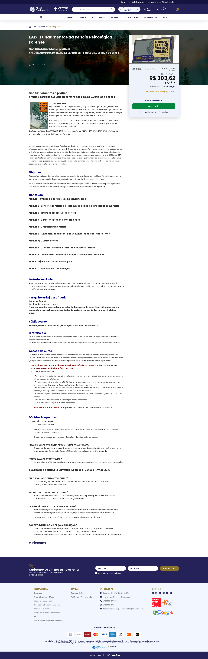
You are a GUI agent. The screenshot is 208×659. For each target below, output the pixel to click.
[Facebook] (153, 593)
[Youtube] (163, 593)
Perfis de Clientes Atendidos (47, 613)
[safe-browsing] (163, 612)
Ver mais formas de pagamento (160, 91)
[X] (171, 593)
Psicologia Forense (56, 27)
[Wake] (115, 655)
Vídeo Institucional (43, 601)
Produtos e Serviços (43, 609)
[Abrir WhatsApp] (202, 653)
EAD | (47, 27)
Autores (38, 617)
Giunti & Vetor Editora (44, 597)
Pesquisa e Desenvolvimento (47, 605)
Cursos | (42, 27)
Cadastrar (169, 568)
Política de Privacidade (81, 597)
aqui (147, 112)
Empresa (38, 593)
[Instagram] (156, 593)
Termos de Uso (77, 593)
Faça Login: (154, 106)
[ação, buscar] (111, 9)
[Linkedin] (167, 593)
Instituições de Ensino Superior (48, 621)
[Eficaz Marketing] (106, 655)
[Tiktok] (160, 593)
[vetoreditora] (49, 9)
